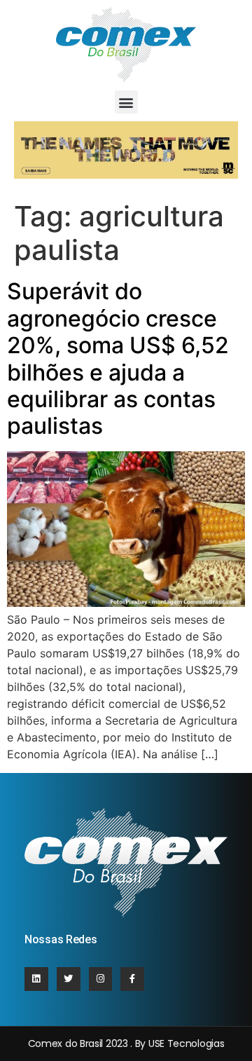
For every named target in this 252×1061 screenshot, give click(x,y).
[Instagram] (101, 979)
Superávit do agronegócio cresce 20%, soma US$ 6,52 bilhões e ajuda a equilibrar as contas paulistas (118, 358)
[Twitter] (68, 979)
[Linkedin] (36, 979)
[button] (126, 102)
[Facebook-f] (132, 979)
